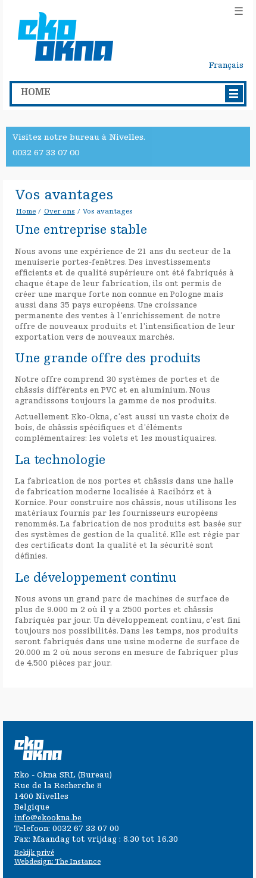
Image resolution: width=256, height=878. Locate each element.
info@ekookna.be (48, 818)
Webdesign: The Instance (57, 862)
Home (26, 211)
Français (226, 66)
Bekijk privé (34, 853)
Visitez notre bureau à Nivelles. (79, 137)
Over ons (59, 211)
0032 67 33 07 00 (46, 153)
